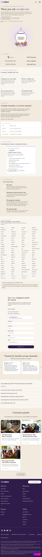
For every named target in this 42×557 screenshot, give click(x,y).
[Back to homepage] (4, 2)
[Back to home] (5, 482)
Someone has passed (14, 311)
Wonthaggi (13, 278)
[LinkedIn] (10, 530)
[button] (1, 367)
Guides (24, 493)
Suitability (39, 534)
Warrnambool (3, 278)
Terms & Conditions (5, 534)
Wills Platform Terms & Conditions (19, 534)
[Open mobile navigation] (40, 2)
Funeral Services (4, 501)
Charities (3, 512)
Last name (10, 326)
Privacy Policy (31, 534)
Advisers (2, 514)
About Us (24, 516)
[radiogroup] (21, 312)
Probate (2, 493)
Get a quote (21, 170)
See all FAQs (3, 386)
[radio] (8, 311)
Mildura (2, 276)
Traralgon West (24, 276)
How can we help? (11, 309)
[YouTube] (7, 530)
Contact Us (25, 519)
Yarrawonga (24, 278)
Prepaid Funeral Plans (5, 503)
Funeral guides (21, 474)
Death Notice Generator (28, 501)
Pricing (24, 496)
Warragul (33, 276)
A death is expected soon (15, 313)
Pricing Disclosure (4, 537)
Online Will (3, 488)
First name (10, 321)
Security (24, 521)
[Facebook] (2, 530)
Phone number (10, 330)
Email (9, 340)
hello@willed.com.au (27, 514)
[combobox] (21, 338)
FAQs (24, 488)
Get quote (20, 346)
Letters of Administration (6, 496)
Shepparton (13, 276)
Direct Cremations (5, 498)
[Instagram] (4, 530)
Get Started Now (34, 482)
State (9, 335)
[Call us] (35, 2)
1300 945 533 (7, 18)
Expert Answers (26, 491)
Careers (24, 524)
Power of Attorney (5, 491)
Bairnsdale (34, 273)
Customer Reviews (26, 498)
